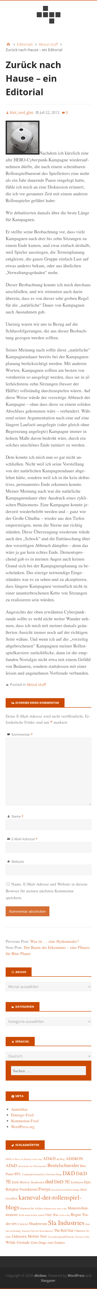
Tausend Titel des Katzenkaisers (37, 1230)
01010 (8, 1159)
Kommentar (22, 734)
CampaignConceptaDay (33, 1174)
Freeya (44, 1189)
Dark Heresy (21, 1182)
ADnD (11, 1165)
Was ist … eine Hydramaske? (54, 941)
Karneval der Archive (31, 1208)
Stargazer (48, 1280)
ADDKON (74, 1158)
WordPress (76, 1275)
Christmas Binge (54, 1174)
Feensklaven (28, 1189)
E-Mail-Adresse (24, 839)
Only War (51, 1215)
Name (17, 816)
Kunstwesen (50, 1208)
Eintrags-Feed (22, 1114)
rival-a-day (64, 1215)
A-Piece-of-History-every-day (27, 1159)
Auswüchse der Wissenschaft (32, 1166)
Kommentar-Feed (25, 1120)
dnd (49, 1181)
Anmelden (19, 1109)
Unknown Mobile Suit (29, 1236)
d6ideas (40, 1275)
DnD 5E (62, 1181)
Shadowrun (38, 1223)
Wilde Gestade (18, 1242)
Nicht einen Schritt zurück (31, 1215)
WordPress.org (23, 1126)
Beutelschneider (63, 1165)
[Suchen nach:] (48, 1070)
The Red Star (64, 1230)
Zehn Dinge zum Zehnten (48, 1242)
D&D (69, 1173)
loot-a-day (62, 1208)
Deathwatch (37, 1182)
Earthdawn (77, 1182)
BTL (17, 1173)
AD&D (49, 1158)
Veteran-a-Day (82, 1236)
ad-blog (61, 1159)
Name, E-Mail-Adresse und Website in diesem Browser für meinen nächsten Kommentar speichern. (46, 890)
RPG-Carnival (20, 1224)
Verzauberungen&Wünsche (61, 1236)
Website (18, 861)
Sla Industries (66, 1222)
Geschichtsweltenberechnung (65, 1189)
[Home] (8, 44)
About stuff (36, 684)
